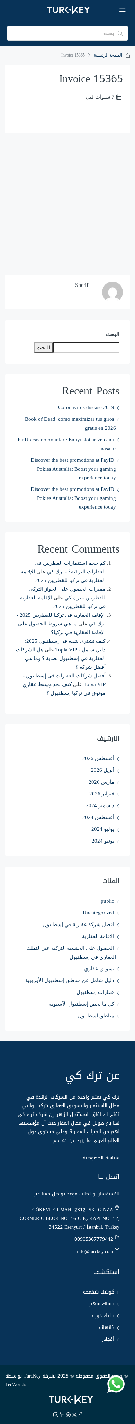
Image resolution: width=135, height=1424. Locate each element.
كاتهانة (106, 1327)
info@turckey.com (95, 1251)
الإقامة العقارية (98, 936)
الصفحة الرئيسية (108, 55)
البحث (112, 334)
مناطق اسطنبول (96, 1015)
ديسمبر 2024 (100, 805)
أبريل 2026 (102, 770)
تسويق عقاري (99, 968)
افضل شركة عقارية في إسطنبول (78, 924)
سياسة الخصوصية (101, 1157)
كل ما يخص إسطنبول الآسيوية (81, 1004)
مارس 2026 (101, 782)
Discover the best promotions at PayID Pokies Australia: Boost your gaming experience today (73, 468)
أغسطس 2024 (98, 817)
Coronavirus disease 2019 (86, 407)
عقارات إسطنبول (95, 992)
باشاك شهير (101, 1303)
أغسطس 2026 (98, 758)
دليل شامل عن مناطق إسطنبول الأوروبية (69, 980)
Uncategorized (98, 912)
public (107, 901)
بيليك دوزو (103, 1315)
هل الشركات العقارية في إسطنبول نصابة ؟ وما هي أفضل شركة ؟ (61, 658)
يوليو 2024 (102, 829)
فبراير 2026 (101, 793)
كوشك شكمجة (98, 1292)
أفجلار (108, 1339)
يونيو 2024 (103, 841)
